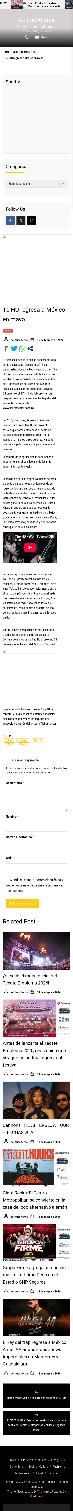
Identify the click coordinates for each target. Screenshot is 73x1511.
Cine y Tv (56, 1460)
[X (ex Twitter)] (20, 220)
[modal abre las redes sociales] (30, 348)
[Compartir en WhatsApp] (22, 348)
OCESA (9, 744)
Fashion (57, 1466)
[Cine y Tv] (25, 1506)
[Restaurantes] (53, 1506)
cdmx (9, 740)
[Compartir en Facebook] (6, 348)
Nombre (12, 816)
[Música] (19, 1506)
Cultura (43, 1466)
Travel (39, 1473)
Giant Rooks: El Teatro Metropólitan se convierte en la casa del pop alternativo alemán (44, 5)
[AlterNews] (14, 1506)
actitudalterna (19, 340)
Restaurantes (22, 1473)
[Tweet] (14, 348)
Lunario (23, 740)
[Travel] (59, 1506)
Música (8, 331)
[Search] (27, 37)
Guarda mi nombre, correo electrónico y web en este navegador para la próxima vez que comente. (35, 885)
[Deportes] (64, 1506)
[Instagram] (31, 220)
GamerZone (17, 1466)
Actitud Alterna (36, 19)
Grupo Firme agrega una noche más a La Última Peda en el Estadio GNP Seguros (34, 1274)
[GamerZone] (31, 1506)
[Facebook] (10, 220)
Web (9, 858)
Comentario (15, 783)
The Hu (24, 744)
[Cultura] (42, 1506)
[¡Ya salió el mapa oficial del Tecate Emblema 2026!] (36, 951)
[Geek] (36, 1506)
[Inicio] (8, 1506)
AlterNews (27, 1460)
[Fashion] (48, 1506)
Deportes (53, 1473)
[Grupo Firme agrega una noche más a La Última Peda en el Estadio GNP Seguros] (36, 1242)
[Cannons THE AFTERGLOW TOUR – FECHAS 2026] (36, 1100)
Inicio (13, 1460)
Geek (31, 1466)
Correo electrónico (20, 837)
